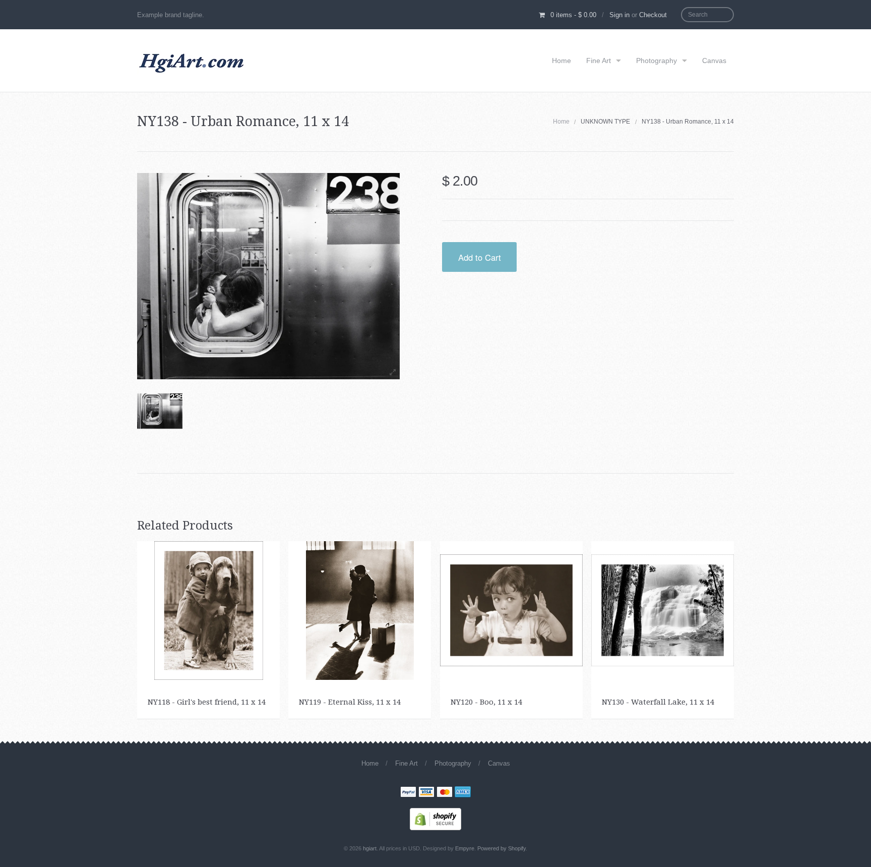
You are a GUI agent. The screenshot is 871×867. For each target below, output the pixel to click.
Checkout (653, 15)
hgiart (370, 848)
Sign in (619, 15)
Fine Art (598, 60)
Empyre (464, 848)
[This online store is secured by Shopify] (435, 819)
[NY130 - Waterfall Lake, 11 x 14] (662, 610)
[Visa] (426, 793)
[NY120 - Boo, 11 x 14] (511, 610)
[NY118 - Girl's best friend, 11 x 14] (208, 610)
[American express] (463, 793)
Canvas (714, 60)
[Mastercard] (445, 793)
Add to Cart (479, 257)
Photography (656, 60)
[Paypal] (408, 793)
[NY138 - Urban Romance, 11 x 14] (159, 411)
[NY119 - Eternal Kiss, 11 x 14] (360, 610)
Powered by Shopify (501, 848)
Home (561, 60)
